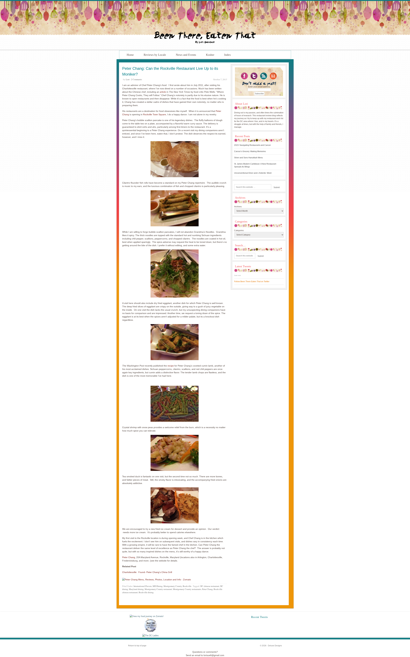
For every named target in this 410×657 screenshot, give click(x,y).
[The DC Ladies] (150, 635)
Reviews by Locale (155, 54)
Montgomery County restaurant (158, 589)
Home (130, 54)
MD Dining (158, 586)
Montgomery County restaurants (187, 589)
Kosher (210, 54)
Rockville (187, 586)
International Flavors (143, 586)
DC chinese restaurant (209, 586)
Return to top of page (137, 646)
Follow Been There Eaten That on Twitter (251, 281)
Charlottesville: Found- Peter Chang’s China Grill (147, 572)
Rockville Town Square (154, 114)
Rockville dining (146, 592)
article (163, 92)
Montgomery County (173, 586)
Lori (128, 79)
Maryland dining (136, 589)
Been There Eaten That (205, 25)
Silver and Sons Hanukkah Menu (248, 158)
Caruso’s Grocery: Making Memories (250, 151)
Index (227, 54)
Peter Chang (128, 557)
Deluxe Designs (275, 646)
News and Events (186, 54)
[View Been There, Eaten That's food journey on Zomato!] (147, 616)
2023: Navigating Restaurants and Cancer (252, 145)
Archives (238, 207)
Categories (239, 230)
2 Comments (136, 79)
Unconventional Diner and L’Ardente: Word (252, 173)
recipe (171, 365)
